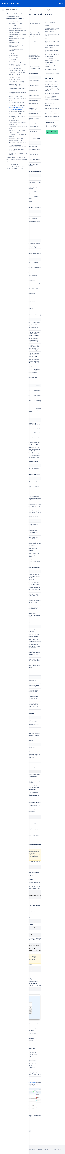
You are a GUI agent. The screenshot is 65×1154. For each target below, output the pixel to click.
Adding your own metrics (51, 81)
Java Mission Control (30, 1082)
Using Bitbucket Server (13, 16)
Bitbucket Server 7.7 (11, 9)
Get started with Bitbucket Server (15, 13)
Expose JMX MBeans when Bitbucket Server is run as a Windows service (52, 60)
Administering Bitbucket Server (15, 18)
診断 (46, 38)
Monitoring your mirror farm (52, 93)
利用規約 (39, 1149)
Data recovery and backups (16, 68)
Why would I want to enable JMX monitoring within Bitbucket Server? (52, 29)
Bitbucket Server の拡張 (15, 114)
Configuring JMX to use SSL (52, 73)
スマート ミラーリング (14, 74)
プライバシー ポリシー (29, 1149)
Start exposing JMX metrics (52, 108)
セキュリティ (47, 1149)
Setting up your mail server (16, 28)
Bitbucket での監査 (13, 55)
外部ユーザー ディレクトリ (15, 23)
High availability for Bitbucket (16, 102)
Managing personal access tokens (17, 142)
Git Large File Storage (14, 79)
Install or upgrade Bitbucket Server (16, 157)
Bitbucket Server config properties (17, 62)
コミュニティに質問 (51, 132)
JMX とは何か (48, 25)
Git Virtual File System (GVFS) (16, 82)
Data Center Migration (14, 77)
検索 (60, 3)
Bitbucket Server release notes (15, 162)
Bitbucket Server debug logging (17, 111)
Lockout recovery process (15, 96)
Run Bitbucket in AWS (14, 42)
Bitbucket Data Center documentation (17, 159)
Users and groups (13, 21)
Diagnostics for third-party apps (17, 105)
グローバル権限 (12, 26)
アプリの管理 (12, 53)
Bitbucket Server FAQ (12, 164)
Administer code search (15, 120)
